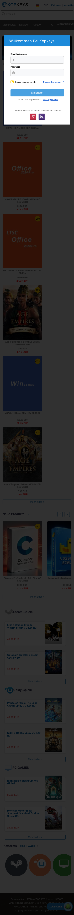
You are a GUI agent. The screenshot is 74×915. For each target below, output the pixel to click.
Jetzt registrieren (50, 99)
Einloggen (37, 93)
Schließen (65, 40)
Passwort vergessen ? (53, 82)
